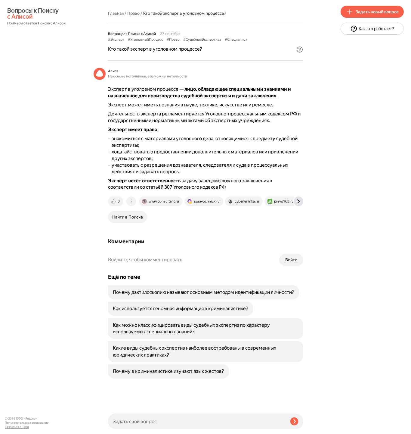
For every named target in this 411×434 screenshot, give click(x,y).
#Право (173, 39)
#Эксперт (116, 39)
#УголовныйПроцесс (145, 39)
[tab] (116, 201)
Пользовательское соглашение (26, 422)
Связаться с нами (17, 427)
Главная (116, 13)
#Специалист (236, 39)
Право (133, 13)
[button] (299, 49)
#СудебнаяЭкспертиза (202, 39)
